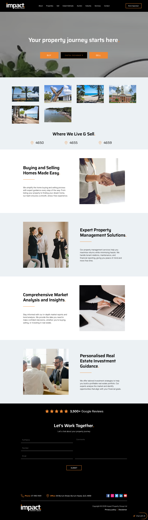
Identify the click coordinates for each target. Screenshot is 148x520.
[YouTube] (125, 495)
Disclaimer (123, 510)
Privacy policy (110, 510)
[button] (49, 6)
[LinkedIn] (121, 495)
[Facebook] (108, 495)
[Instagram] (112, 495)
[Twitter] (116, 495)
